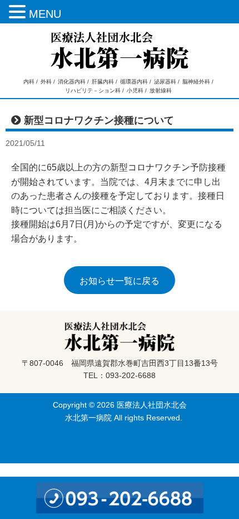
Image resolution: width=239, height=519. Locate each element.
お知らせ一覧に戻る (119, 281)
